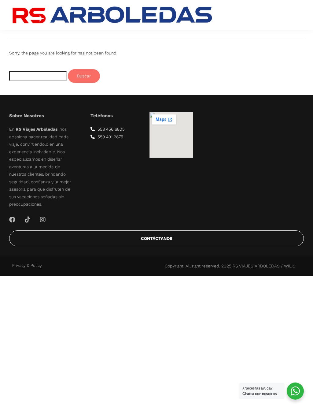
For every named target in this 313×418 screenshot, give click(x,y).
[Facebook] (12, 220)
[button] (295, 15)
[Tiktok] (27, 220)
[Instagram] (43, 220)
